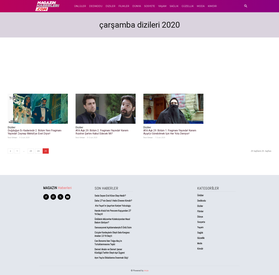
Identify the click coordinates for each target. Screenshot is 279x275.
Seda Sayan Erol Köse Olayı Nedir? (110, 195)
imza (146, 270)
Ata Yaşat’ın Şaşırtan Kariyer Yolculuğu (113, 205)
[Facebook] (46, 197)
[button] (246, 6)
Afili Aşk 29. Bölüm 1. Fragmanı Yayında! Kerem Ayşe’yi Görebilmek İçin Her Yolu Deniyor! (169, 132)
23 (31, 151)
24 (38, 151)
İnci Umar (12, 137)
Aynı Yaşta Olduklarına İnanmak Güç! (111, 257)
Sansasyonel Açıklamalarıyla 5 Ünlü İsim (113, 227)
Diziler (12, 127)
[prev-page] (10, 151)
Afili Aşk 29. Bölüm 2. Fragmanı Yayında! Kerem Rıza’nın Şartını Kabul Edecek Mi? (102, 132)
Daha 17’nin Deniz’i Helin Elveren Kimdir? (113, 200)
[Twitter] (60, 197)
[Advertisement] (139, 61)
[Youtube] (68, 197)
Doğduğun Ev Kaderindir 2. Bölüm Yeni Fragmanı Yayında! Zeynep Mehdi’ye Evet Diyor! (34, 132)
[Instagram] (53, 197)
